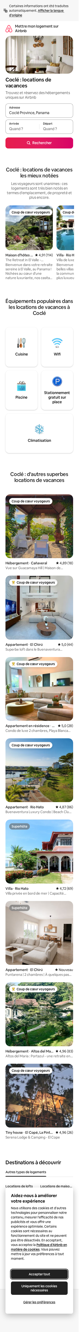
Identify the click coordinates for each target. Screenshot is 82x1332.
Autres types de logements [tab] (25, 1172)
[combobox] (39, 112)
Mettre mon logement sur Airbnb (37, 28)
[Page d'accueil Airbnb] (8, 28)
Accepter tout (39, 1274)
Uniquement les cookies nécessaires (39, 1288)
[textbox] (22, 129)
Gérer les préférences (39, 1302)
